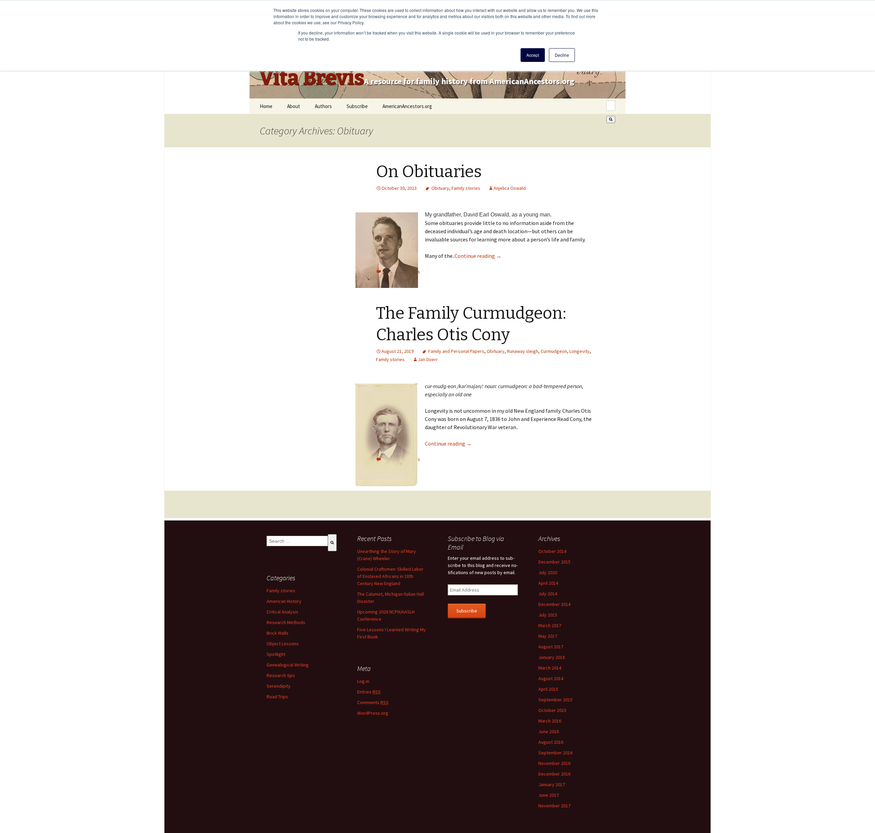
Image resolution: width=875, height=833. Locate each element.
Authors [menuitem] (323, 106)
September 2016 (555, 753)
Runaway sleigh (522, 351)
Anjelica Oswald (510, 188)
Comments (373, 702)
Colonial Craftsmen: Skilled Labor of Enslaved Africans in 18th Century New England (390, 576)
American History (284, 601)
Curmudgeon (554, 351)
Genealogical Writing (288, 665)
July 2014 (547, 594)
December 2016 (554, 774)
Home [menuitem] (266, 106)
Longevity (579, 351)
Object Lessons (283, 643)
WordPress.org (372, 713)
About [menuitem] (293, 106)
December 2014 (554, 604)
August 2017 (550, 647)
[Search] (610, 119)
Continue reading (478, 255)
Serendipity (279, 686)
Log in (363, 681)
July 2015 (547, 615)
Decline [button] (562, 55)
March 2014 (549, 668)
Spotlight (276, 654)
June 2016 (548, 731)
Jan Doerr (428, 359)
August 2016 (550, 742)
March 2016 (549, 721)
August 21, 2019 (397, 351)
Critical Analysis (282, 612)
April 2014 (548, 583)
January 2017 (551, 784)
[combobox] (610, 106)
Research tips (281, 675)
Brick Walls (277, 633)
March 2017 (549, 625)
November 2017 (554, 806)
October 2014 (552, 551)
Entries (369, 692)
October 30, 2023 (399, 188)
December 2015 (554, 562)
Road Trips (277, 696)
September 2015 (555, 700)
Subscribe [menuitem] (357, 106)
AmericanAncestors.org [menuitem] (407, 106)
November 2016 (554, 763)
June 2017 (548, 795)
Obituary (440, 188)
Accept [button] (532, 55)
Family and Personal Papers (456, 351)
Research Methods (286, 622)
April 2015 (548, 689)
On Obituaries (429, 172)
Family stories (466, 188)
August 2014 (550, 678)
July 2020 (547, 572)
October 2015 (552, 710)
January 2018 (551, 657)
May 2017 (547, 636)
